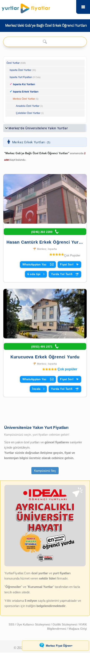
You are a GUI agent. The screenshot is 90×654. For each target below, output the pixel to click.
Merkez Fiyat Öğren (59, 645)
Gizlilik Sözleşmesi (65, 624)
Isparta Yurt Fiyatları (25, 77)
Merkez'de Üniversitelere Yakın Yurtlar (38, 128)
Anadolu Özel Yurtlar (27, 105)
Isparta (52, 249)
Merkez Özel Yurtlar (24, 98)
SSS (12, 624)
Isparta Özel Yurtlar (20, 70)
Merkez (41, 249)
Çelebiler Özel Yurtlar (28, 113)
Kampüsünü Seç (45, 470)
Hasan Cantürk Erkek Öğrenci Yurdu (45, 242)
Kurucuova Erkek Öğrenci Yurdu (45, 357)
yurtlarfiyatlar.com (83, 7)
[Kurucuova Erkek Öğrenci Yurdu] (45, 313)
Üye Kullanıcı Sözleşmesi (34, 624)
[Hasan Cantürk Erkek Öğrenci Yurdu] (45, 199)
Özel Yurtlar (13, 62)
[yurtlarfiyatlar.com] (37, 7)
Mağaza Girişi (78, 628)
